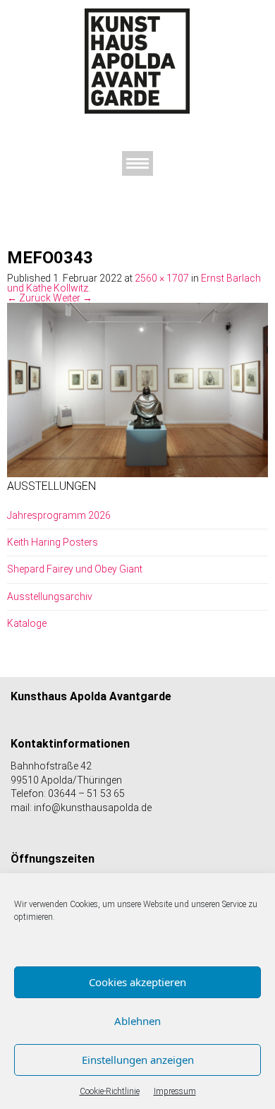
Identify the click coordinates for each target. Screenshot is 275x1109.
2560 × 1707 (162, 278)
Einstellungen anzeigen (138, 1060)
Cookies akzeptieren (137, 982)
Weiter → (72, 298)
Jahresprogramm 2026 (59, 515)
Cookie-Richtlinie (110, 1091)
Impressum (175, 1091)
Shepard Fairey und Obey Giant (74, 569)
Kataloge (27, 623)
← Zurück (29, 298)
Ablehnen (137, 1021)
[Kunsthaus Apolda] (137, 60)
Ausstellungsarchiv (49, 596)
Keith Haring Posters (52, 542)
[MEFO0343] (137, 389)
